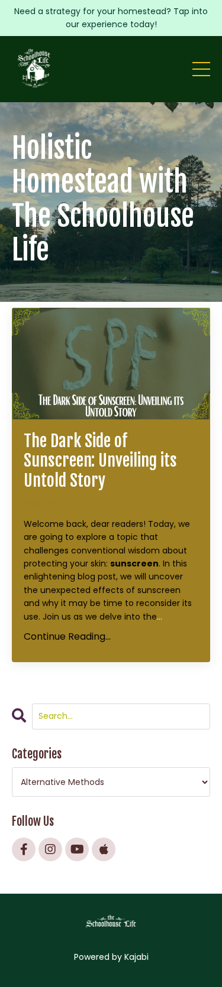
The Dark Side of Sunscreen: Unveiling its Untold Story (100, 461)
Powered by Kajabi (111, 957)
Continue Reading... (67, 636)
